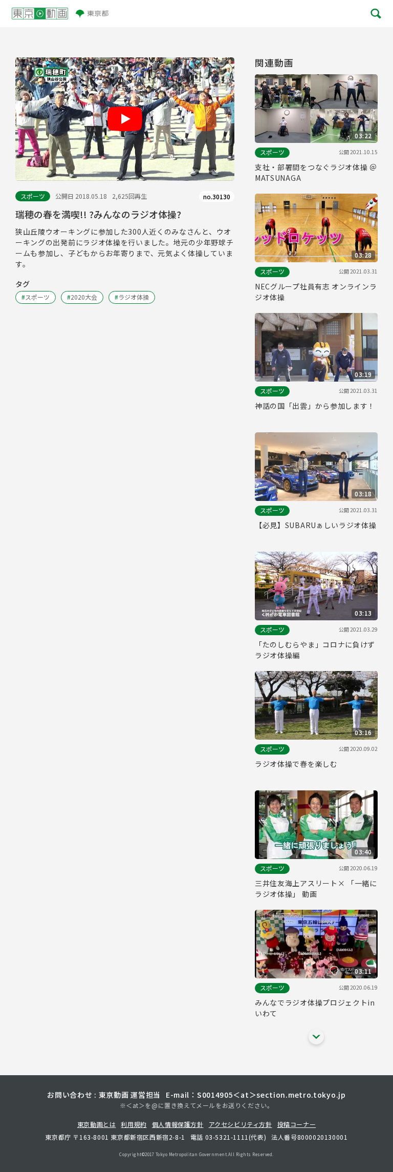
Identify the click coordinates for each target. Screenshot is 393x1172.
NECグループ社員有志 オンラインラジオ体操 (316, 291)
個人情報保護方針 (178, 1124)
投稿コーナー (296, 1124)
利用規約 (133, 1124)
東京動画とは (96, 1124)
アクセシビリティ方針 (240, 1124)
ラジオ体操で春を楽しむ (296, 764)
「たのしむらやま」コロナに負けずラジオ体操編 (315, 649)
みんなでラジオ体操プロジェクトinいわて (315, 1007)
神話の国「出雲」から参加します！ (315, 406)
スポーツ (32, 196)
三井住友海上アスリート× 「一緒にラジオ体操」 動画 (316, 888)
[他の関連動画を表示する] (316, 1036)
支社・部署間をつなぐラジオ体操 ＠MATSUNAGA (316, 172)
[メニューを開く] (375, 13)
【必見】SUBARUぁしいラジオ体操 (316, 525)
